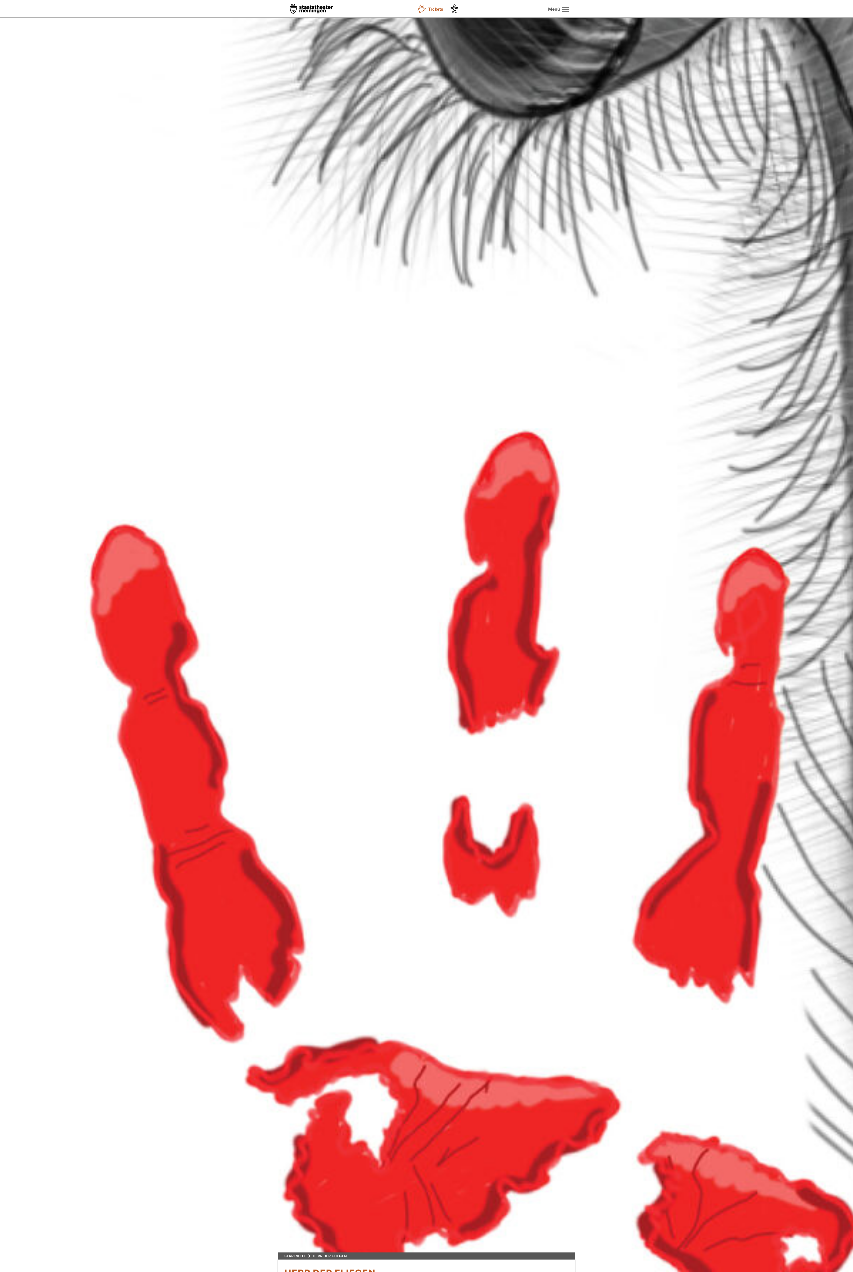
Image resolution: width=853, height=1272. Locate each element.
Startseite (295, 1256)
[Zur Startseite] (311, 9)
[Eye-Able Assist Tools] (455, 8)
